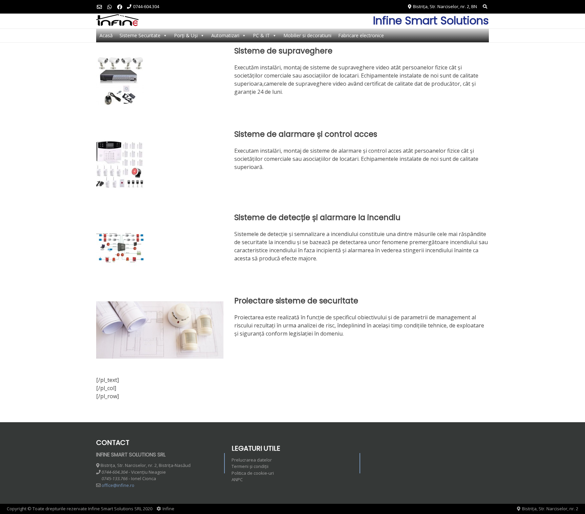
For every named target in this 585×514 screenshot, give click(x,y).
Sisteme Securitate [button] (140, 35)
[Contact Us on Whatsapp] (109, 7)
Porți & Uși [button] (186, 35)
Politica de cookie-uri (253, 473)
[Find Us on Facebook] (119, 7)
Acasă (106, 35)
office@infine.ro (118, 485)
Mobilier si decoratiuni (307, 35)
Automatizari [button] (225, 35)
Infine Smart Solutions (431, 20)
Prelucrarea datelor (252, 460)
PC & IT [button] (261, 35)
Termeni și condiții (250, 466)
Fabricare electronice (361, 35)
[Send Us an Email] (99, 7)
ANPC (237, 479)
